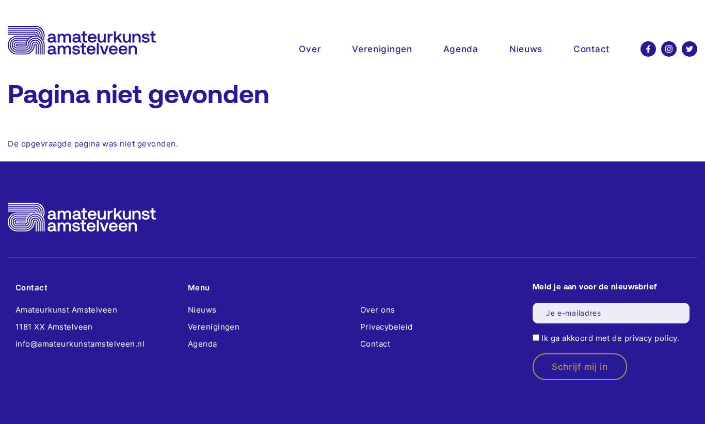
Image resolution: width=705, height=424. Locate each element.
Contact (591, 49)
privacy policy (650, 338)
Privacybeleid (386, 327)
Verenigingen (382, 49)
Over (310, 49)
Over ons (377, 310)
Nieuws (525, 49)
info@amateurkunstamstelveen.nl (80, 344)
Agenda (460, 49)
